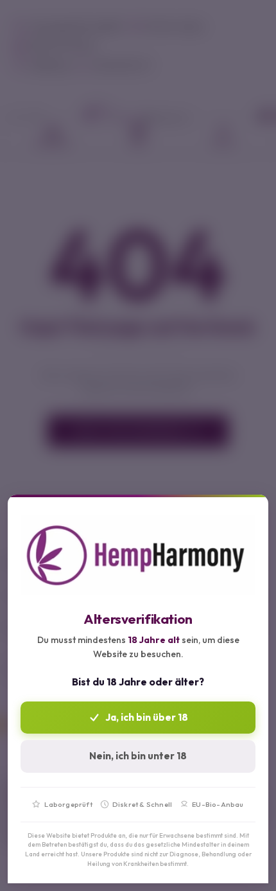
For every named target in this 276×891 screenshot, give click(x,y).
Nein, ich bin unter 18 (138, 756)
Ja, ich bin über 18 (146, 717)
